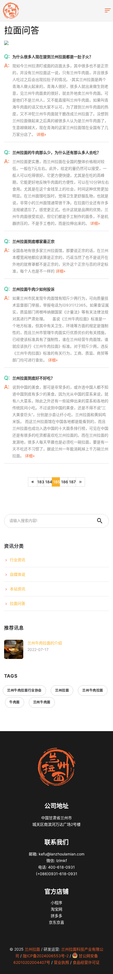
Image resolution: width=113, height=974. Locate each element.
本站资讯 (17, 588)
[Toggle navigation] (107, 10)
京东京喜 (56, 922)
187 (72, 481)
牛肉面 (14, 702)
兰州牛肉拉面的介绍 (44, 643)
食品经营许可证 (86, 962)
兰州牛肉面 (41, 702)
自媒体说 (17, 574)
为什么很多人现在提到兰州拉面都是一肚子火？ (52, 56)
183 (40, 481)
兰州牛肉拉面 (92, 690)
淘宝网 (56, 909)
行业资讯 (17, 559)
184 (48, 481)
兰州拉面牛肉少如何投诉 (33, 289)
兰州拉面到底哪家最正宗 (33, 241)
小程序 (56, 902)
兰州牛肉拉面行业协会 (24, 690)
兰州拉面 (62, 690)
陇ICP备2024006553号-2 (46, 955)
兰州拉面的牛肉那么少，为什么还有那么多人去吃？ (56, 152)
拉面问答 (17, 603)
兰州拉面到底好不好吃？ (33, 378)
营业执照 (61, 962)
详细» (41, 134)
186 (64, 481)
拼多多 (56, 915)
